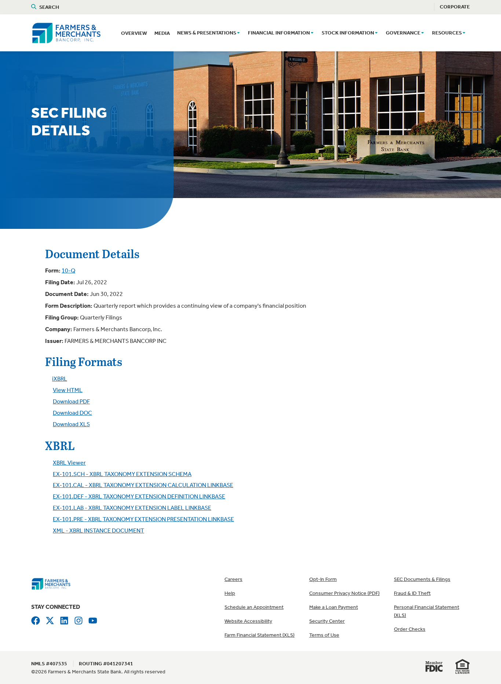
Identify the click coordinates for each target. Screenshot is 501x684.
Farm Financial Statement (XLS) (259, 635)
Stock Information (348, 33)
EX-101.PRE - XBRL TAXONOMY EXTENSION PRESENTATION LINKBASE (143, 519)
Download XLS (71, 424)
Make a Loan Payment (333, 607)
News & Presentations (206, 33)
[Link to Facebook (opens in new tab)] (35, 620)
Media (162, 33)
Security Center (327, 621)
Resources (447, 33)
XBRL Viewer (69, 462)
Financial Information (279, 33)
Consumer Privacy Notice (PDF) (344, 593)
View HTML (68, 390)
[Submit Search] (35, 7)
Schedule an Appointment (254, 607)
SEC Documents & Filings (422, 579)
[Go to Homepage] (51, 583)
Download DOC (72, 412)
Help (229, 593)
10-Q (68, 270)
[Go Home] (66, 32)
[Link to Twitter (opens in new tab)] (49, 620)
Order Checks (409, 629)
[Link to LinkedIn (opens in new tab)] (64, 620)
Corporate (455, 7)
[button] (238, 33)
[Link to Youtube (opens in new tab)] (92, 620)
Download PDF (71, 401)
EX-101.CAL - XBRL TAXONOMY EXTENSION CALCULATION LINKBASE (143, 485)
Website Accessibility (248, 621)
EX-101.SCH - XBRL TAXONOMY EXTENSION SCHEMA (122, 474)
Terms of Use (324, 635)
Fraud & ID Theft (412, 593)
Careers (233, 579)
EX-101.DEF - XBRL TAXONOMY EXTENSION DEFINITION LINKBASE (139, 496)
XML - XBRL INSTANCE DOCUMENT (98, 530)
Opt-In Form (323, 579)
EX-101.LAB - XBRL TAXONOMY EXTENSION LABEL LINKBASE (132, 507)
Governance (403, 33)
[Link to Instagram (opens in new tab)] (78, 620)
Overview (134, 33)
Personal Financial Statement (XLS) (426, 611)
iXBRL (59, 378)
